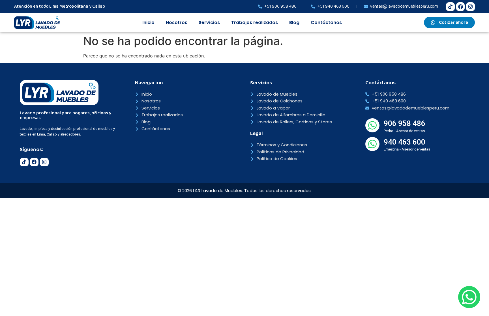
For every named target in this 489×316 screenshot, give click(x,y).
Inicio (148, 22)
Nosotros (176, 22)
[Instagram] (470, 6)
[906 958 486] (372, 125)
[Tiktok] (450, 6)
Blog (294, 22)
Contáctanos (326, 22)
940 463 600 (404, 142)
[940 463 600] (372, 144)
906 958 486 (404, 123)
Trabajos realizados (254, 22)
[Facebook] (460, 6)
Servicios (209, 22)
